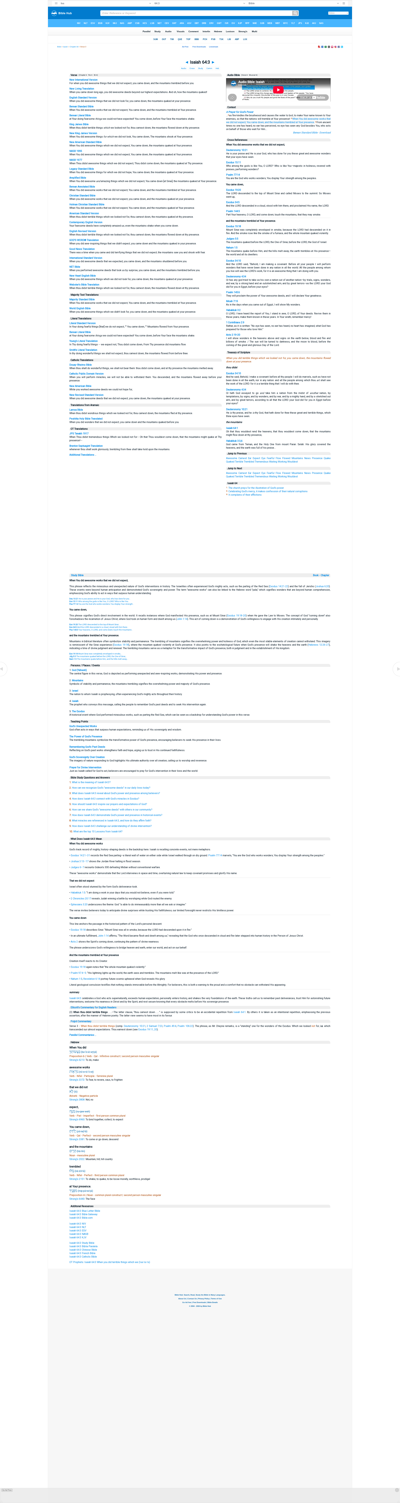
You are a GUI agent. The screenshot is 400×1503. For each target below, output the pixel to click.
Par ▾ (90, 75)
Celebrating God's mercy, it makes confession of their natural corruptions (268, 491)
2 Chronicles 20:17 (81, 898)
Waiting (273, 461)
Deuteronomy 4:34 (236, 276)
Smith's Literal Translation (83, 349)
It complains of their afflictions (245, 494)
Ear (249, 458)
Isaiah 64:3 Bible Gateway (83, 1214)
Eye (263, 458)
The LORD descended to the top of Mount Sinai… (94, 624)
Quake (327, 458)
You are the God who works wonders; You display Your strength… (101, 604)
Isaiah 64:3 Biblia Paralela (83, 1246)
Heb (217, 68)
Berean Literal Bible (80, 115)
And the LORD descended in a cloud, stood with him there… (99, 627)
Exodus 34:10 (233, 260)
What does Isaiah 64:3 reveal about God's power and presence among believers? (116, 793)
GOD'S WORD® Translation (84, 240)
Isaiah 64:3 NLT (77, 1227)
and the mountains (275, 122)
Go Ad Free (7, 1490)
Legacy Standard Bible (81, 168)
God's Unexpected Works (83, 726)
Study (200, 68)
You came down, (255, 122)
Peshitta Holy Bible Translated (85, 418)
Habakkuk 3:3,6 (234, 440)
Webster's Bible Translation (84, 284)
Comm (209, 68)
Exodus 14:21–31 (80, 855)
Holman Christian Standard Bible (86, 204)
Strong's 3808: (77, 1099)
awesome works (317, 118)
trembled (290, 122)
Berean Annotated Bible (82, 186)
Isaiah (65, 47)
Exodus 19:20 (233, 189)
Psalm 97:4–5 (78, 972)
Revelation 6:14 (91, 978)
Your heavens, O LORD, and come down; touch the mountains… (101, 630)
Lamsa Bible (76, 409)
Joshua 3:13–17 (79, 861)
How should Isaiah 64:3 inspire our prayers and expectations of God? (109, 804)
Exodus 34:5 (233, 202)
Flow (278, 458)
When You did (299, 118)
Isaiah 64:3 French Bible (82, 1253)
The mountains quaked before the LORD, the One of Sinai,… (98, 656)
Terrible (239, 461)
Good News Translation (82, 249)
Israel (75, 690)
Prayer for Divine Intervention (85, 767)
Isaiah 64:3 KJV (77, 1237)
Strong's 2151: (77, 1179)
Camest (242, 458)
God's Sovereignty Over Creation (87, 757)
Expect (256, 458)
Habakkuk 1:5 (78, 892)
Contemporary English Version (85, 222)
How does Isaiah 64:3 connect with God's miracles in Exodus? (105, 798)
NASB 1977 (75, 159)
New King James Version (83, 133)
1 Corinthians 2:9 (235, 322)
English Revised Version (82, 231)
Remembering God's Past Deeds (87, 746)
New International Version (83, 79)
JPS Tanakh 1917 (78, 433)
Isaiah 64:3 (75, 998)
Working (282, 461)
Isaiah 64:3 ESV (77, 1230)
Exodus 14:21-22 (278, 586)
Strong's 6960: (77, 1119)
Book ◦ (316, 575)
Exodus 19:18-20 (236, 615)
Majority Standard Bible (82, 299)
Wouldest (292, 461)
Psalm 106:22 (185, 1026)
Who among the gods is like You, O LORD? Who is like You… (99, 601)
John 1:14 (182, 619)
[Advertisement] (200, 551)
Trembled (249, 461)
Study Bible (77, 575)
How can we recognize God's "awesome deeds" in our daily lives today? (111, 787)
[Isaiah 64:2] (4, 676)
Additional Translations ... (82, 454)
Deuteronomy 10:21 (237, 150)
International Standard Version (85, 257)
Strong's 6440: (77, 1198)
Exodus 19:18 (233, 226)
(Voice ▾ (244, 75)
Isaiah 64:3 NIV (77, 1223)
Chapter (325, 575)
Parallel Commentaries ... (82, 1034)
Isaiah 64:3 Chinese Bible (83, 1249)
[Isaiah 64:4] (396, 676)
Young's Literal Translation (83, 341)
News (307, 458)
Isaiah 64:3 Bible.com (81, 1217)
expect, (242, 122)
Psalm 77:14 (233, 174)
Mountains (297, 458)
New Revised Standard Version (86, 394)
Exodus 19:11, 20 (147, 1029)
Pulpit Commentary (81, 1021)
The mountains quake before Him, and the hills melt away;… (98, 659)
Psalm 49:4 (170, 1026)
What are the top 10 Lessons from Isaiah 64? (97, 831)
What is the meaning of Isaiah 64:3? (91, 782)
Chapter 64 (74, 47)
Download (325, 132)
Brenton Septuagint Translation (86, 445)
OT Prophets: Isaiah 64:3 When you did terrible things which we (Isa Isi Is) (109, 1262)
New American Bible (80, 386)
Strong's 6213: (77, 1059)
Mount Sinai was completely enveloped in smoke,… (95, 654)
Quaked (230, 461)
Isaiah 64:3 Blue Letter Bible (84, 1210)
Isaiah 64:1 (232, 428)
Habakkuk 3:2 (233, 310)
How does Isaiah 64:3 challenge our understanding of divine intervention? (112, 826)
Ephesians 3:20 (79, 904)
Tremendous (261, 461)
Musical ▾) (253, 75)
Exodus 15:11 (233, 162)
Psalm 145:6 (233, 292)
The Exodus (78, 711)
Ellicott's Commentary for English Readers (93, 1007)
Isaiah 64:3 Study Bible (81, 1242)
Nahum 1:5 (232, 247)
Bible (59, 47)
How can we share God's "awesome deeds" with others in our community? (112, 809)
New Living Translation (81, 88)
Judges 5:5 (232, 238)
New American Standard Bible (85, 142)
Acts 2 (74, 941)
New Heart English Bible (82, 275)
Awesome (231, 458)
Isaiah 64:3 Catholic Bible (83, 1256)
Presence (317, 458)
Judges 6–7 (77, 867)
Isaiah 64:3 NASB (78, 1234)
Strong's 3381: (77, 1139)
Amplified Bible (77, 177)
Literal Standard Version (82, 323)
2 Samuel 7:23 (154, 1026)
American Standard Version (84, 213)
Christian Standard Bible (82, 195)
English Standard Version (83, 97)
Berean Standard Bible (81, 106)
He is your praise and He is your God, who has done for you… (100, 599)
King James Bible (79, 124)
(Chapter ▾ (82, 75)
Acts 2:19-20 (233, 334)
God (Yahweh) (79, 670)
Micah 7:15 (232, 301)
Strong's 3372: (77, 1079)
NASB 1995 (75, 151)
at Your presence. (305, 122)
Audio (184, 68)
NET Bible (74, 266)
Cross (192, 68)
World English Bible (80, 308)
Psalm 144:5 (233, 211)
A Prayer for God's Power (239, 111)
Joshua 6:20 (322, 586)
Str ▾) (95, 75)
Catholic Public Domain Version (86, 373)
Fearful (270, 458)
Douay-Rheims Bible (80, 364)
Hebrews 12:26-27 (318, 644)
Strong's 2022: (77, 1159)
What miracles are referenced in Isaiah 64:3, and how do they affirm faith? (111, 820)
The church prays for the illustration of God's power (256, 487)
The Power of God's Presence (85, 736)
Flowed (286, 458)
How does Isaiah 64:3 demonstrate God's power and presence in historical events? (117, 815)
